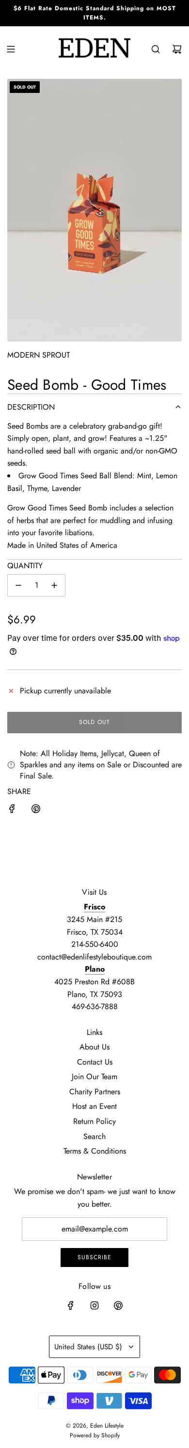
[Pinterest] (118, 1305)
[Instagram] (94, 1305)
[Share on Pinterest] (36, 810)
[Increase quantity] (54, 585)
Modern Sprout (38, 355)
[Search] (155, 49)
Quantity (25, 565)
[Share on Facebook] (12, 810)
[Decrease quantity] (18, 585)
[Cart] (177, 49)
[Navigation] (10, 49)
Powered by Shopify (95, 1435)
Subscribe (94, 1257)
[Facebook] (70, 1305)
